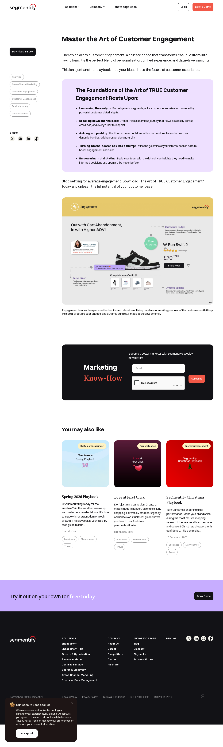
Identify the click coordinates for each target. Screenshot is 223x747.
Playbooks (139, 654)
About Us (113, 643)
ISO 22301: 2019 (163, 697)
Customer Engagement (23, 91)
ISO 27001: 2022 (139, 697)
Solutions (71, 7)
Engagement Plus (72, 648)
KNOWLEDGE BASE (144, 638)
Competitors (115, 654)
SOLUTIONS (69, 638)
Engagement (69, 643)
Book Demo (204, 596)
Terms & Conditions (114, 697)
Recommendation (72, 659)
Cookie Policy (69, 697)
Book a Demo (203, 6)
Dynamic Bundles (72, 664)
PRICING (171, 638)
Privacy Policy (89, 697)
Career (112, 648)
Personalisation (20, 113)
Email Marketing (20, 106)
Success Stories (143, 659)
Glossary (138, 648)
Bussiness (69, 539)
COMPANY (114, 638)
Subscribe (196, 378)
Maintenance (87, 539)
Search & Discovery (74, 669)
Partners (113, 664)
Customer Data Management (79, 680)
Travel (67, 546)
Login (183, 6)
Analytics (16, 77)
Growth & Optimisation (76, 654)
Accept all (27, 733)
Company (96, 7)
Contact (113, 659)
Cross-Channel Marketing (24, 84)
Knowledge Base (125, 7)
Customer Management (24, 99)
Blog (136, 643)
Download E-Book (22, 51)
